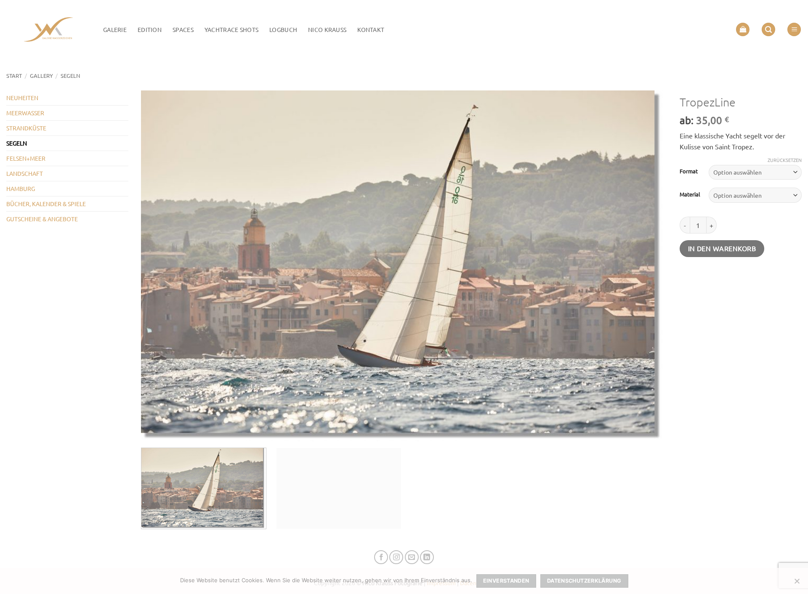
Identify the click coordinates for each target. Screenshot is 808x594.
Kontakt (370, 29)
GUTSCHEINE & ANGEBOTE (42, 219)
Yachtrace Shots (231, 29)
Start (14, 75)
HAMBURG (20, 188)
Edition (150, 29)
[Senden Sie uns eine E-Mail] (412, 557)
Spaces (183, 29)
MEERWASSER (25, 113)
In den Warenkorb (722, 248)
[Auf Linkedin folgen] (427, 557)
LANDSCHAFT (24, 173)
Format (689, 171)
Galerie (115, 29)
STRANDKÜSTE (26, 128)
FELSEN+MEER (25, 158)
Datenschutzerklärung (584, 581)
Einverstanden (506, 581)
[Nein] (797, 583)
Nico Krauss (327, 29)
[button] (743, 30)
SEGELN (70, 75)
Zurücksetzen (785, 160)
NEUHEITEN (22, 97)
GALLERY (41, 75)
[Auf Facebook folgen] (381, 557)
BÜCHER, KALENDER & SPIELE (46, 203)
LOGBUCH (283, 29)
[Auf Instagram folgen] (396, 557)
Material (690, 194)
